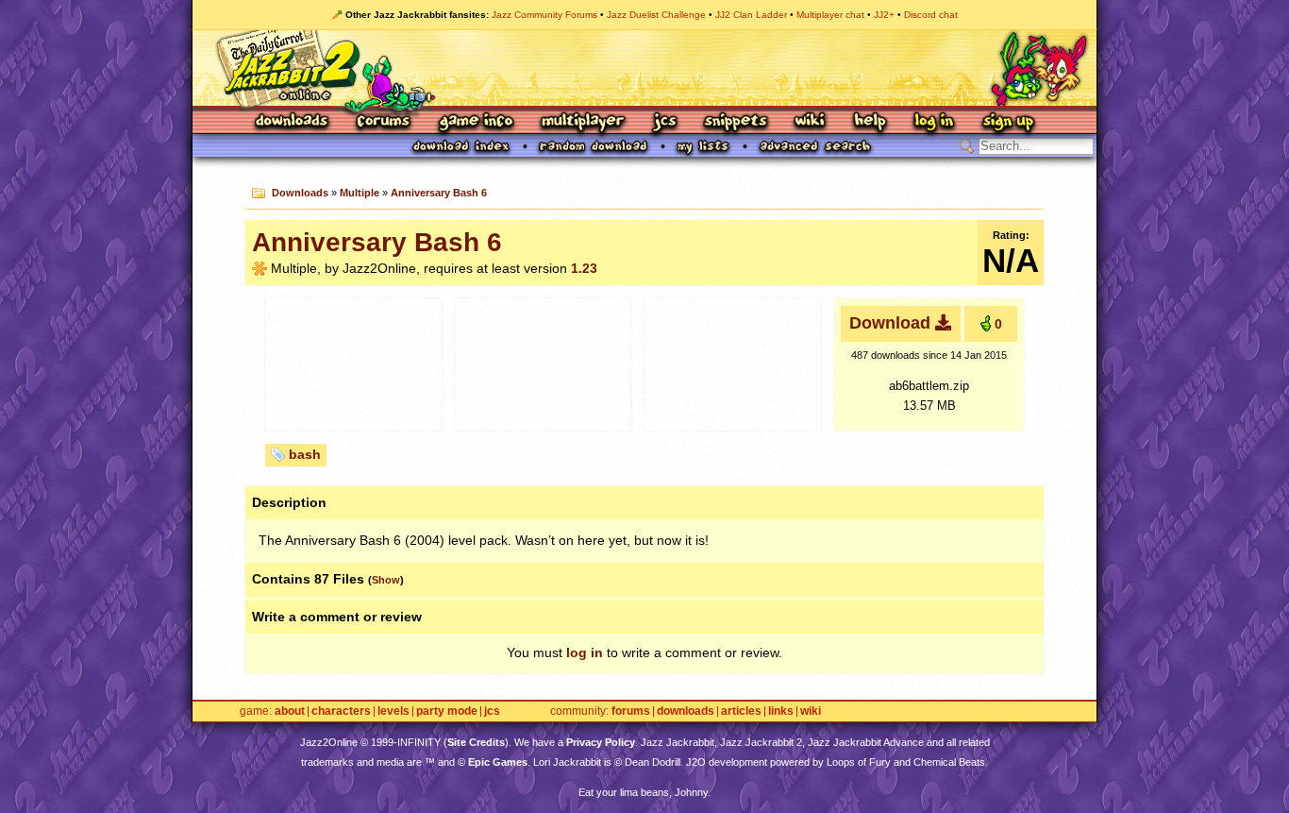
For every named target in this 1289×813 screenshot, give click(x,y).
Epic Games (497, 762)
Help (870, 122)
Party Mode (446, 711)
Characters (341, 711)
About (290, 711)
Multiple (359, 192)
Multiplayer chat (830, 14)
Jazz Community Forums (544, 14)
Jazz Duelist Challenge (656, 14)
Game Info (475, 122)
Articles (741, 711)
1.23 (584, 268)
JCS (664, 122)
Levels (393, 711)
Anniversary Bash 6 (439, 192)
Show (386, 579)
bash (305, 454)
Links (781, 711)
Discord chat (931, 14)
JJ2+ (884, 14)
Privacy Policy (600, 742)
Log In (934, 122)
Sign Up (1007, 122)
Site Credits (476, 742)
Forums (384, 122)
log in (584, 652)
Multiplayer (583, 122)
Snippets (736, 122)
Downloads (293, 122)
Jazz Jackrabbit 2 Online (644, 68)
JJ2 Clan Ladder (751, 14)
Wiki (811, 122)
